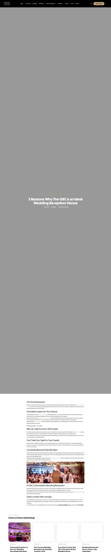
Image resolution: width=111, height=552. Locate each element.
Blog (72, 3)
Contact (77, 3)
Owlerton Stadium (37, 421)
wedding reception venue (44, 418)
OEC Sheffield (39, 194)
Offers (66, 3)
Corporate (41, 3)
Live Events (28, 3)
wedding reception (43, 414)
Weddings (60, 3)
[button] (91, 4)
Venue (21, 3)
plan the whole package (78, 492)
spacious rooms (77, 432)
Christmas (34, 3)
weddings (53, 458)
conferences (57, 458)
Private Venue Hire (51, 3)
